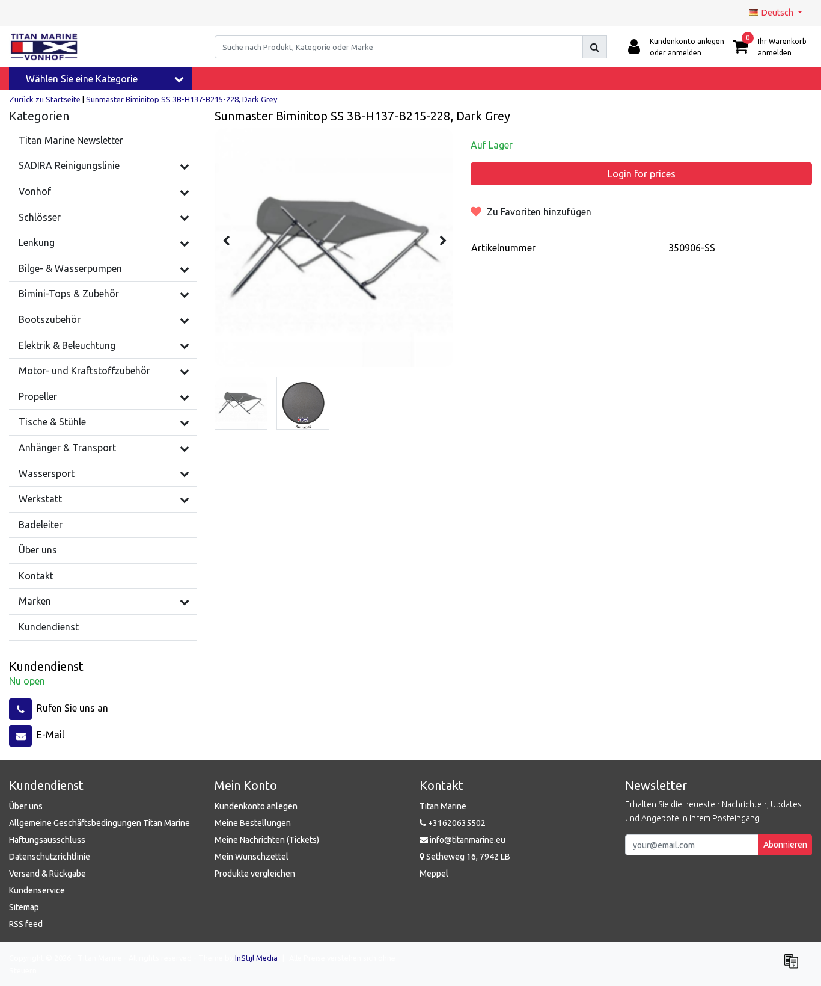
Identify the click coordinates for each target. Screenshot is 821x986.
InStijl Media (256, 958)
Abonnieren (785, 844)
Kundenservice (37, 890)
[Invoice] (794, 966)
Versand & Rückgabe (47, 873)
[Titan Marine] (44, 47)
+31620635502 (456, 823)
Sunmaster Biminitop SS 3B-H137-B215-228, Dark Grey (181, 99)
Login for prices (642, 173)
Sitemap (24, 907)
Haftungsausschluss (47, 840)
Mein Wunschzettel (251, 856)
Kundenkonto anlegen (256, 806)
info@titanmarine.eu (467, 840)
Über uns (26, 806)
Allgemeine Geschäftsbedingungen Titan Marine (99, 823)
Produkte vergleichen (255, 873)
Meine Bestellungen (253, 823)
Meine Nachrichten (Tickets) (267, 840)
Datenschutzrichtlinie (49, 856)
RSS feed (26, 924)
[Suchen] (594, 47)
